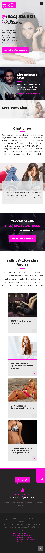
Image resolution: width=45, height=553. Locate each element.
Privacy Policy (28, 535)
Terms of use (27, 537)
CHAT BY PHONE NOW (27, 94)
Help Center (17, 533)
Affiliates (26, 533)
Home (19, 537)
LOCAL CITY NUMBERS (22, 238)
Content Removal (29, 539)
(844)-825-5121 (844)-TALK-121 (22, 497)
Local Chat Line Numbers (15, 50)
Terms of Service (16, 535)
